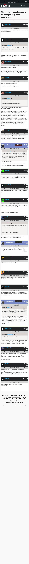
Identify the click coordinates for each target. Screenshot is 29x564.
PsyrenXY (9, 98)
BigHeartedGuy (10, 334)
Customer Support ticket (7, 321)
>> (12, 45)
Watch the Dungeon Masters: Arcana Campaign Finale (11, 1)
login (5, 398)
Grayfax (8, 307)
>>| (25, 20)
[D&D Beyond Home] (5, 5)
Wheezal (9, 223)
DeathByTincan (10, 151)
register (16, 398)
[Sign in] (24, 5)
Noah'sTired (9, 45)
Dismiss (26, 1)
